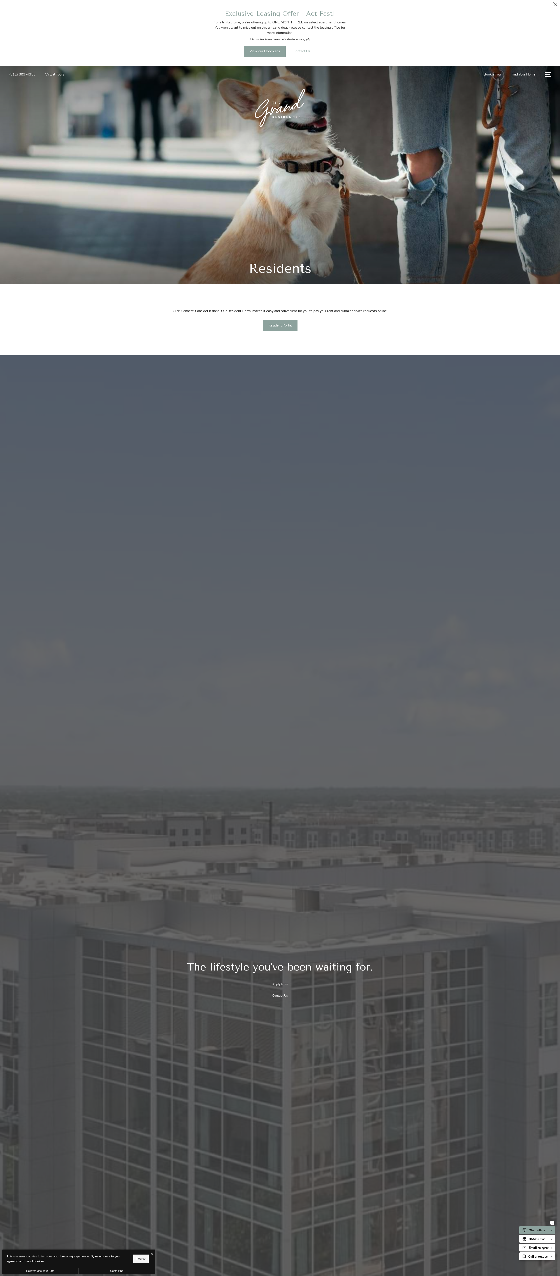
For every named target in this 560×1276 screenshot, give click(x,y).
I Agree (140, 1258)
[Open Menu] (548, 74)
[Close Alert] (555, 5)
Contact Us (116, 1270)
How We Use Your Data (40, 1270)
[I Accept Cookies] (152, 1254)
